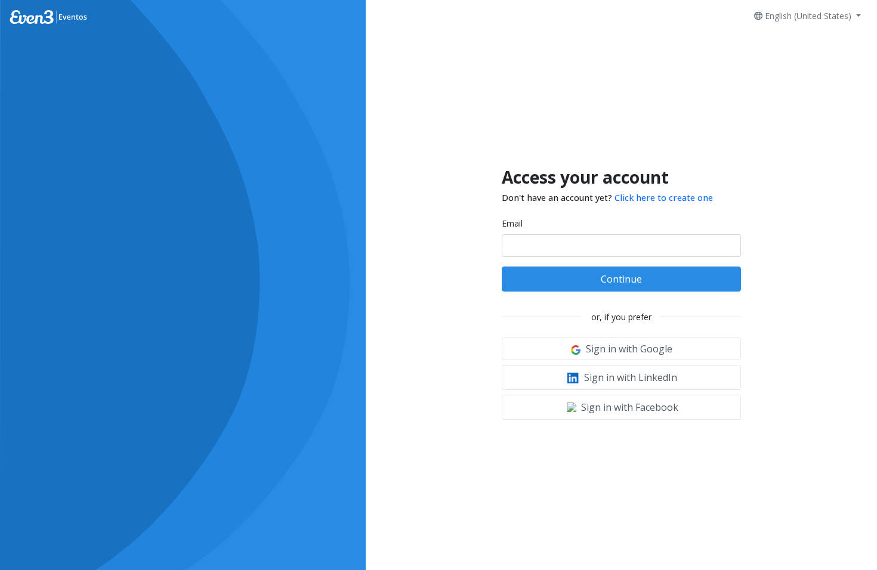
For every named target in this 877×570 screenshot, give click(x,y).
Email (512, 223)
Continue (621, 279)
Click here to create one (663, 197)
